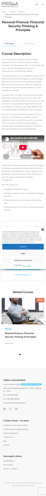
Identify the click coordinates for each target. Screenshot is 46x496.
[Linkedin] (16, 409)
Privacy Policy (27, 266)
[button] (43, 229)
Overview (9, 43)
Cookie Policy (18, 265)
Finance (22, 12)
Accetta (23, 246)
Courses (12, 12)
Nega (23, 253)
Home (4, 12)
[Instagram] (10, 409)
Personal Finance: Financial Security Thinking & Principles (20, 335)
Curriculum (29, 43)
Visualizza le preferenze (23, 260)
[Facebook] (4, 409)
